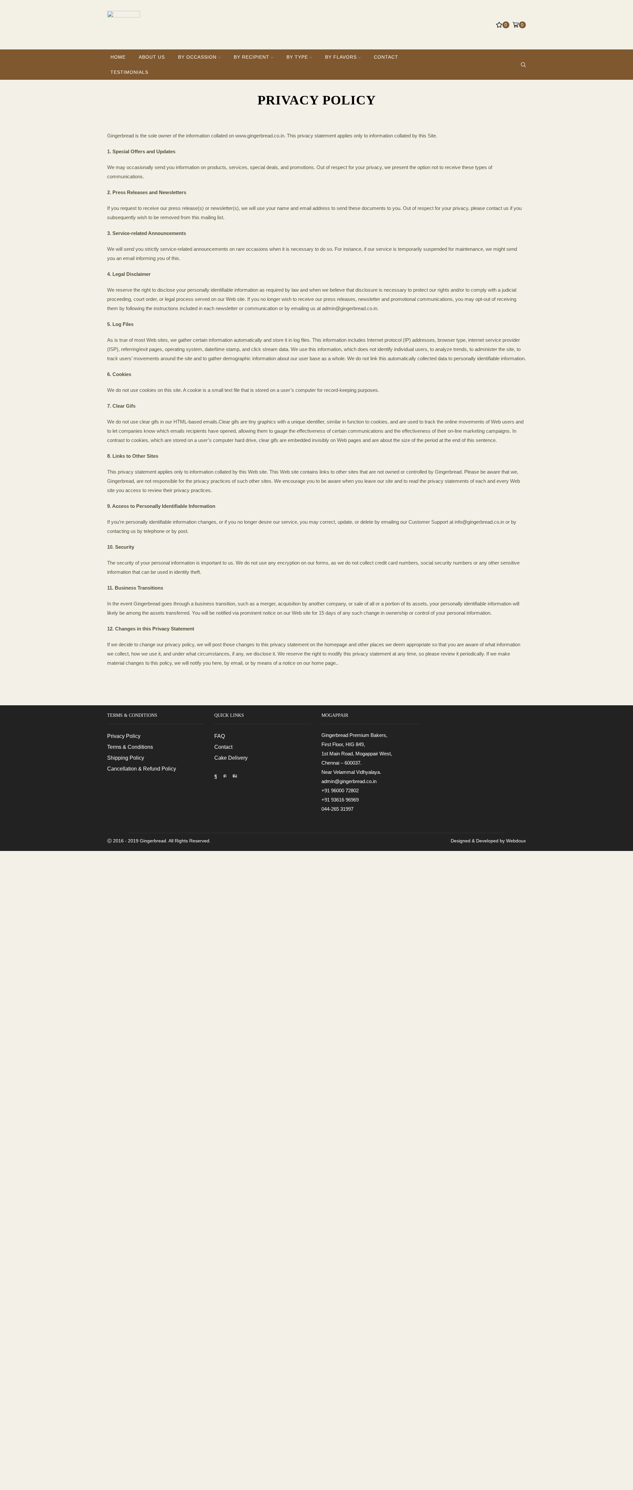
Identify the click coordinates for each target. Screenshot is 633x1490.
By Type (297, 57)
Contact (386, 57)
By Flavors (341, 57)
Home (118, 57)
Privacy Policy (123, 736)
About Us (152, 57)
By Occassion (197, 57)
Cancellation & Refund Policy (141, 769)
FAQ (219, 736)
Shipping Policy (125, 758)
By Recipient (251, 57)
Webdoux (516, 840)
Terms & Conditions (130, 747)
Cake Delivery (231, 758)
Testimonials (129, 72)
